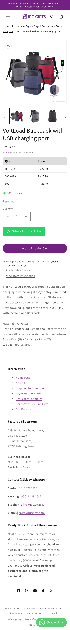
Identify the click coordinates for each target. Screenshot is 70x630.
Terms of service (33, 619)
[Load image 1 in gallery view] (17, 116)
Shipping (7, 152)
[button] (8, 16)
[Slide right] (65, 116)
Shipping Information (30, 388)
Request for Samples (29, 399)
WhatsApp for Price (26, 231)
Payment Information (29, 393)
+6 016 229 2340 (34, 504)
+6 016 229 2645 (31, 496)
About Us (22, 383)
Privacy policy (53, 613)
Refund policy (14, 619)
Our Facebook (25, 409)
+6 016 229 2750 (27, 488)
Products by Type (21, 26)
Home (6, 26)
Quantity (8, 208)
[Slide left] (4, 116)
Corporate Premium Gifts (32, 404)
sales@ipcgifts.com (32, 513)
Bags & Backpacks (43, 26)
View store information (20, 276)
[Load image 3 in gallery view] (52, 116)
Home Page (23, 377)
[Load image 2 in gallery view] (35, 116)
